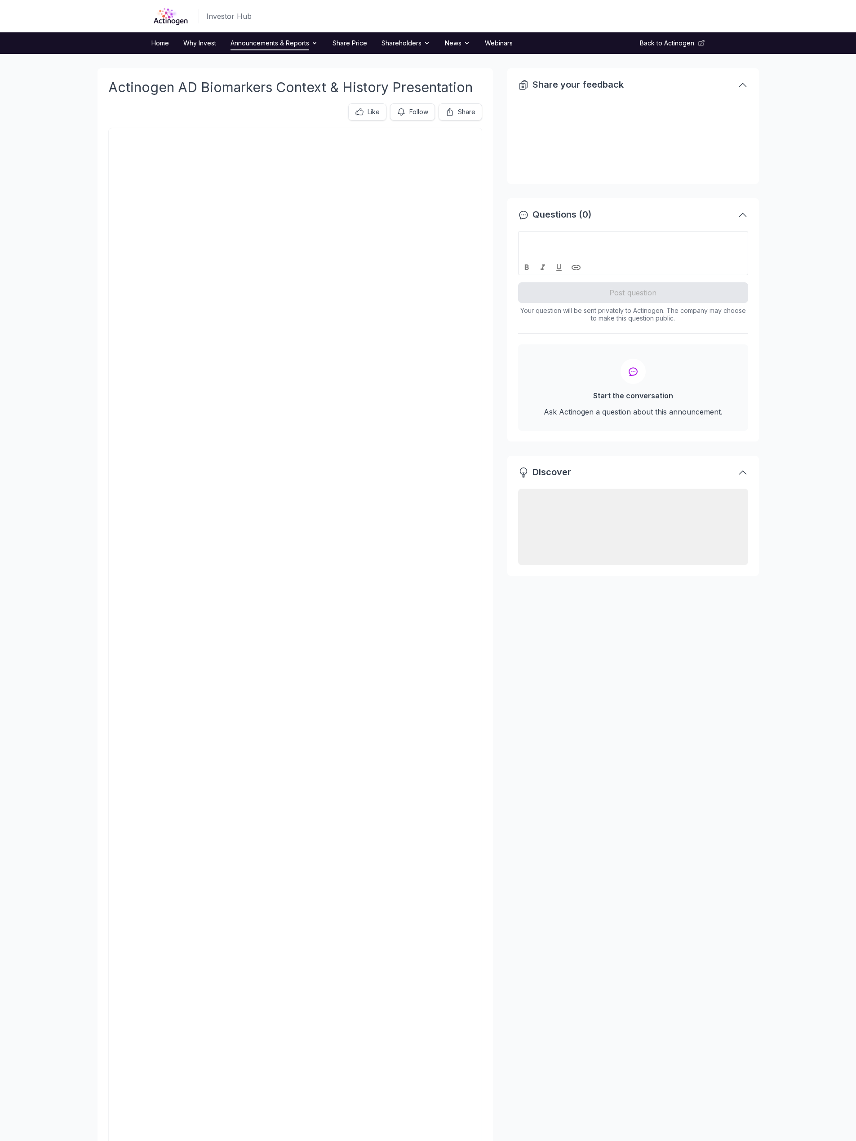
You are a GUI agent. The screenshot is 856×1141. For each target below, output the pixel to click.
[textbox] (633, 239)
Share (466, 112)
